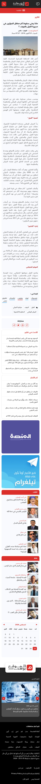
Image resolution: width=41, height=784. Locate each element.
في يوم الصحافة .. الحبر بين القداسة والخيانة (16, 601)
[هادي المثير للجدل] (33, 524)
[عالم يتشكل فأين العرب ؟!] (33, 614)
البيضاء (37, 736)
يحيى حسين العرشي (20, 509)
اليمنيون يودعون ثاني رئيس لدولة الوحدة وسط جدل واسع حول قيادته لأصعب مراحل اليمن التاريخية (22, 339)
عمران (25, 746)
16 (18, 640)
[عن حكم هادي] (33, 536)
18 (10, 640)
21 (31, 644)
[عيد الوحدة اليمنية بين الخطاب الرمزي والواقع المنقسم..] (33, 590)
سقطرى (10, 746)
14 (26, 640)
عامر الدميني (22, 520)
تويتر (26, 298)
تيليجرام (12, 298)
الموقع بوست (33, 30)
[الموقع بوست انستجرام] (32, 762)
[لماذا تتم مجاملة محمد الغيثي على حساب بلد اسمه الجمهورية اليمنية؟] (33, 548)
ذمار (38, 741)
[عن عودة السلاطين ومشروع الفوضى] (33, 501)
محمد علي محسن (21, 563)
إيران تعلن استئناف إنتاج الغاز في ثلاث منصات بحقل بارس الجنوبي (21, 408)
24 (18, 644)
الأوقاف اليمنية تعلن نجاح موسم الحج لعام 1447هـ (22, 415)
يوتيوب (20, 298)
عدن (26, 731)
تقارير (37, 17)
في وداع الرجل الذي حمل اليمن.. (15, 565)
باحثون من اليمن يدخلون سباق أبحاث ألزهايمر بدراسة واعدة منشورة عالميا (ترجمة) (22, 710)
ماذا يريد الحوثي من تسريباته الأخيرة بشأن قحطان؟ (22, 346)
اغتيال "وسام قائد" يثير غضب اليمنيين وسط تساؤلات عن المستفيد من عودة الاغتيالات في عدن (21, 353)
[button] (37, 698)
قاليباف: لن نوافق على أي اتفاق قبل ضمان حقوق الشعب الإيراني (22, 392)
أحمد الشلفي (22, 544)
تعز (22, 731)
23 (22, 644)
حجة (12, 741)
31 (22, 648)
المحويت (19, 741)
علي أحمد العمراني (21, 497)
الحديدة (8, 736)
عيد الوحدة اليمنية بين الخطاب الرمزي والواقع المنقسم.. (15, 590)
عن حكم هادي (21, 534)
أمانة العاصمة (34, 731)
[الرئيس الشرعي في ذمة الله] (33, 513)
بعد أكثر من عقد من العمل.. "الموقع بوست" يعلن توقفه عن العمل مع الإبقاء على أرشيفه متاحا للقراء (22, 384)
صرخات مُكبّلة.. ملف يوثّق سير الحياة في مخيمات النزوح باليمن (22, 400)
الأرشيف (28, 767)
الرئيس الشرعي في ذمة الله (16, 511)
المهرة (15, 736)
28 (35, 648)
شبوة (30, 736)
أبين (7, 731)
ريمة (26, 741)
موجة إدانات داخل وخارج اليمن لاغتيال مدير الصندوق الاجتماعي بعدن (22, 369)
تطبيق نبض (4, 299)
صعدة (7, 741)
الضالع (18, 746)
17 (14, 640)
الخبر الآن (26, 778)
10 (10, 637)
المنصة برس (35, 778)
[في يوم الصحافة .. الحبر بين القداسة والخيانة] (33, 602)
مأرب (30, 746)
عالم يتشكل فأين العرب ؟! (17, 612)
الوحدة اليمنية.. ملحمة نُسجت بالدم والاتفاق (16, 578)
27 (5, 644)
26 (10, 644)
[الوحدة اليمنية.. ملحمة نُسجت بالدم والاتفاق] (33, 579)
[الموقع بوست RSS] (30, 762)
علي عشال (23, 532)
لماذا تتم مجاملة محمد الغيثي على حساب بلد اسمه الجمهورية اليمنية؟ (15, 549)
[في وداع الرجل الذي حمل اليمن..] (33, 567)
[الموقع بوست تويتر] (36, 762)
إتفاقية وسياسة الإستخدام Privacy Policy (25, 773)
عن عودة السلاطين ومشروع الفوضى (16, 500)
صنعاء (32, 741)
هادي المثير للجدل (20, 522)
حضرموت (23, 736)
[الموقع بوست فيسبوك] (38, 762)
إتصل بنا (36, 767)
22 (26, 644)
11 (5, 637)
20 (35, 644)
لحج (17, 731)
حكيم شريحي (22, 598)
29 (31, 648)
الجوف (37, 746)
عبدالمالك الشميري (20, 575)
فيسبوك (34, 298)
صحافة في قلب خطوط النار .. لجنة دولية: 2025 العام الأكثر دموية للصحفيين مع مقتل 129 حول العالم (21, 361)
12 (35, 640)
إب (12, 731)
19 (5, 640)
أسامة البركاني (22, 586)
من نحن (20, 767)
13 (31, 640)
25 (14, 644)
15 (22, 640)
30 (26, 648)
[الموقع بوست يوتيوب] (34, 762)
